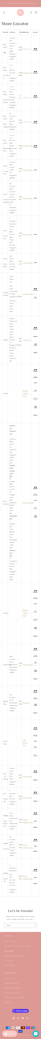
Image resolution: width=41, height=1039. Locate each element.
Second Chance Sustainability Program (17, 946)
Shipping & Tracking (11, 983)
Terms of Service (10, 965)
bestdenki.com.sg (27, 48)
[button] (4, 12)
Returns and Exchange (11, 988)
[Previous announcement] (4, 3)
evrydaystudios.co (29, 294)
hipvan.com (27, 340)
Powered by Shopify (28, 1035)
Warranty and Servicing (12, 993)
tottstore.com (27, 776)
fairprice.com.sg (28, 503)
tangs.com (26, 703)
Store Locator (9, 951)
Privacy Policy (9, 960)
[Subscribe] (34, 925)
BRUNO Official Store (25, 613)
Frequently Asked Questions (14, 956)
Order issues (8, 978)
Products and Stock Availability (14, 997)
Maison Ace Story (10, 941)
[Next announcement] (37, 3)
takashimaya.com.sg (30, 665)
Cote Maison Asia (25, 742)
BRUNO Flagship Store (25, 393)
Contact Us (8, 1002)
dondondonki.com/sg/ (30, 170)
